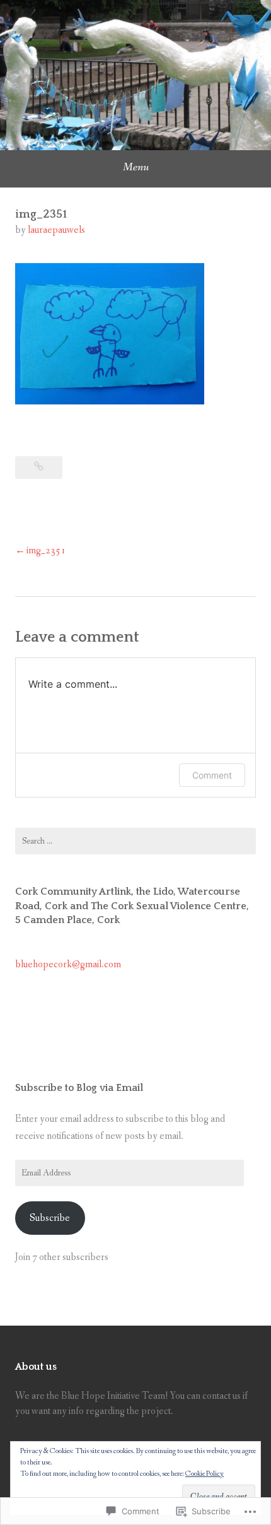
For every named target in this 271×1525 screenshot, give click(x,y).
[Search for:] (135, 841)
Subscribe (50, 1218)
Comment (212, 775)
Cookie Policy (204, 1474)
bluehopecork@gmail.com (68, 964)
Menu (136, 167)
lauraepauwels (56, 230)
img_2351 (46, 550)
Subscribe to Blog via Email (79, 1087)
